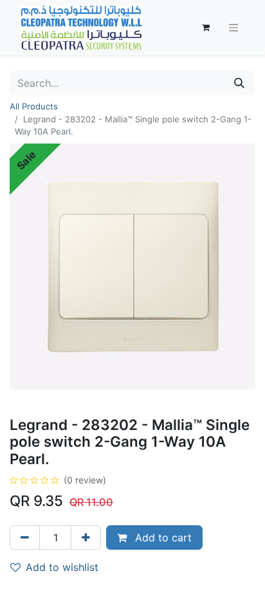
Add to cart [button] (162, 537)
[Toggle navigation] (233, 28)
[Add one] (86, 537)
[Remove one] (25, 537)
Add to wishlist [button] (62, 567)
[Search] (239, 83)
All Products (34, 106)
